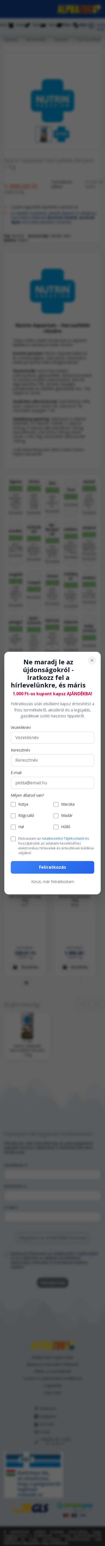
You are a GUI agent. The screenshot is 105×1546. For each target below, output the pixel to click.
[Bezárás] (92, 660)
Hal (21, 827)
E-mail (16, 773)
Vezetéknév (21, 727)
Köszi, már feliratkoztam (52, 881)
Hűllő (65, 827)
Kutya (23, 804)
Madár (66, 816)
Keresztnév (20, 750)
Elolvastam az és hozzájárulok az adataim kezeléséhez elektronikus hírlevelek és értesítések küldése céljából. (56, 846)
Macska (68, 804)
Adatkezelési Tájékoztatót (63, 838)
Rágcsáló (26, 816)
